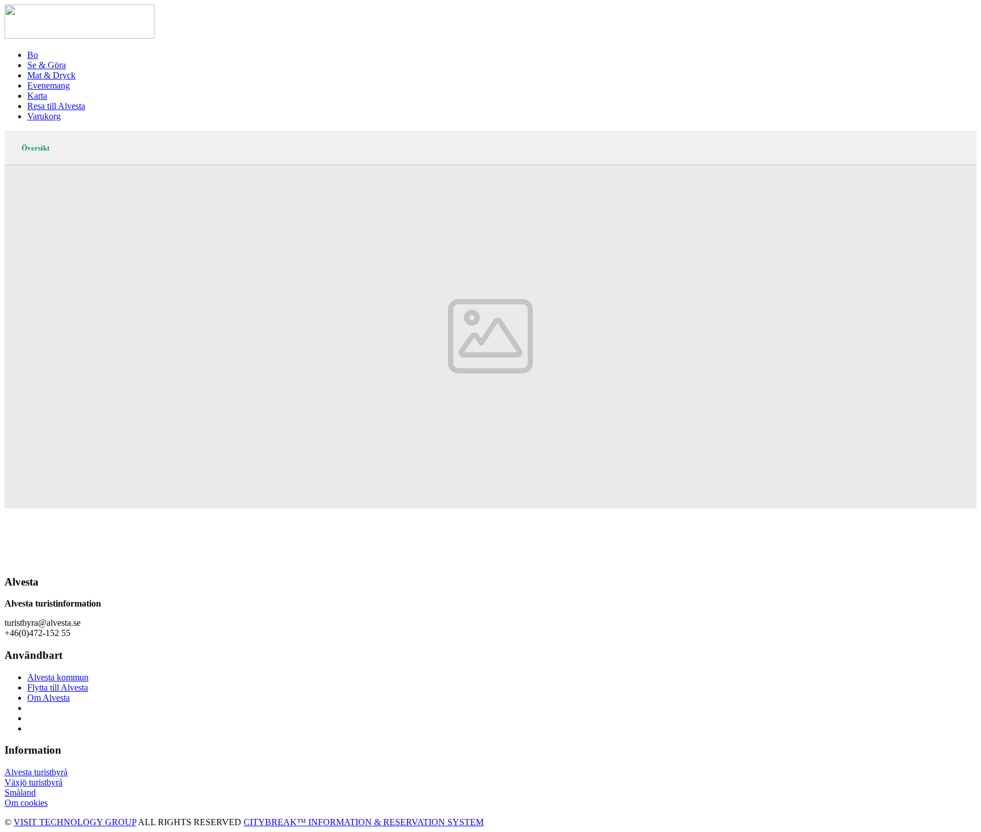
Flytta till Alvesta (57, 687)
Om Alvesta (48, 698)
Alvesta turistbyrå (36, 772)
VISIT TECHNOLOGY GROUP (75, 822)
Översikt (35, 147)
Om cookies (26, 803)
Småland (20, 792)
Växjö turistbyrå (33, 782)
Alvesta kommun (58, 677)
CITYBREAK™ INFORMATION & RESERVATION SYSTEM (364, 822)
